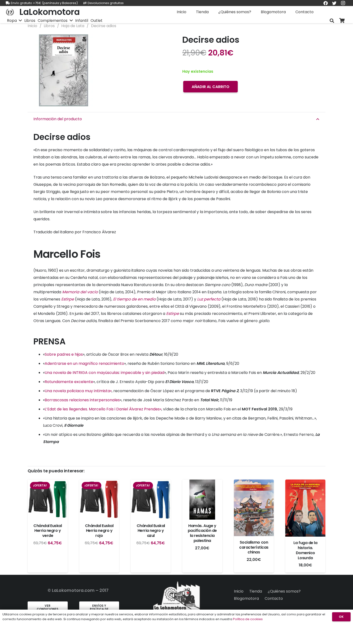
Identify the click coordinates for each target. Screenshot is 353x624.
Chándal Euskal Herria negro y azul (151, 531)
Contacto (274, 598)
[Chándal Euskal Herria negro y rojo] (99, 500)
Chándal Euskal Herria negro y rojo (99, 531)
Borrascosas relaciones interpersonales (82, 400)
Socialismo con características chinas (253, 547)
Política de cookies (248, 619)
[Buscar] (332, 20)
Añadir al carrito (210, 87)
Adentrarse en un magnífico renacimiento (84, 363)
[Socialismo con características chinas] (254, 508)
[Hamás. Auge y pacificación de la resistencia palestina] (202, 500)
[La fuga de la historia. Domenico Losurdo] (305, 508)
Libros (49, 26)
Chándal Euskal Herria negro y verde (47, 531)
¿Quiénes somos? (284, 591)
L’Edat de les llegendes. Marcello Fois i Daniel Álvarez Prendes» (103, 409)
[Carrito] (342, 20)
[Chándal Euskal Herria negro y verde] (48, 500)
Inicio (32, 26)
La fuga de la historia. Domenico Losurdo (305, 550)
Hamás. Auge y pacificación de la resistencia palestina (202, 533)
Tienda (255, 591)
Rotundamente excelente (69, 381)
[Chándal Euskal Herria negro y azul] (151, 500)
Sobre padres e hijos (64, 354)
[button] (163, 42)
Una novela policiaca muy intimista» (78, 391)
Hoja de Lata (72, 26)
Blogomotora (246, 598)
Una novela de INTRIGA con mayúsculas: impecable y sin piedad (104, 372)
